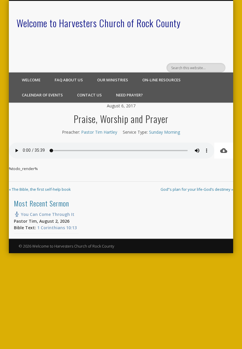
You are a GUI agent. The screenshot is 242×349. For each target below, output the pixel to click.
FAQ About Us (69, 80)
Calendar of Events (42, 95)
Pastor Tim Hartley (99, 132)
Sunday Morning (164, 132)
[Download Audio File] (223, 151)
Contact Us (89, 95)
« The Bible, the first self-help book (40, 189)
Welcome (31, 80)
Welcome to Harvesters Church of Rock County (99, 23)
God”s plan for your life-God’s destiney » (197, 189)
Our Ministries (112, 80)
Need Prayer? (129, 95)
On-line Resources (161, 80)
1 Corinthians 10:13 (57, 227)
